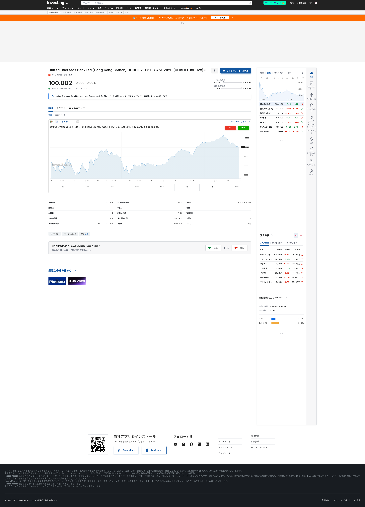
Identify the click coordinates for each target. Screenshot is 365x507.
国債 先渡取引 (101, 12)
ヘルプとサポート (259, 447)
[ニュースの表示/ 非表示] (77, 121)
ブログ (221, 435)
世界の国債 (67, 12)
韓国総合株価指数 (267, 113)
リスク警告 (356, 500)
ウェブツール (224, 453)
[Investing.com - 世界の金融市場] (58, 3)
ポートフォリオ (225, 447)
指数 (269, 73)
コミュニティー (77, 107)
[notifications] (310, 2)
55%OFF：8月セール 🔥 (274, 3)
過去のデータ (60, 115)
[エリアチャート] (56, 121)
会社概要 (255, 435)
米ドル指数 (264, 131)
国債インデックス (115, 12)
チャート (61, 107)
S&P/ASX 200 (266, 127)
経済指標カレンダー (152, 8)
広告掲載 (255, 441)
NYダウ (263, 118)
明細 (126, 12)
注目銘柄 (264, 235)
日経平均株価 (265, 104)
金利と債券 (53, 12)
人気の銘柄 (264, 243)
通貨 (262, 73)
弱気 (216, 248)
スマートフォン (225, 441)
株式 (289, 73)
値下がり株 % (292, 243)
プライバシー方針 (340, 500)
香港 (86, 234)
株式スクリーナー (170, 8)
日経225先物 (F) (266, 109)
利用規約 (325, 500)
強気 (242, 248)
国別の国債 (78, 12)
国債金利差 (89, 12)
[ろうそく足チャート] (51, 121)
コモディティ (279, 73)
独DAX (263, 122)
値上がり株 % (277, 243)
